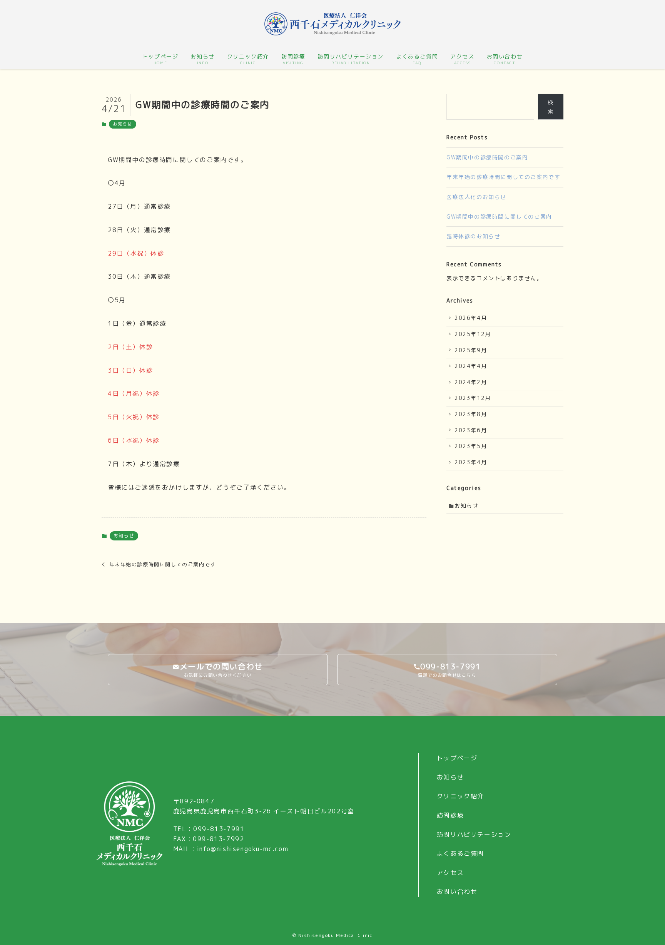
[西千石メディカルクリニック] (332, 23)
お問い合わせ (457, 891)
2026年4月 (470, 317)
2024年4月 (470, 366)
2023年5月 (470, 446)
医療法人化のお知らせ (476, 197)
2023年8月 (470, 414)
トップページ (457, 758)
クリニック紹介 (460, 796)
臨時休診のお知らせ (473, 236)
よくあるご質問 (460, 853)
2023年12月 (472, 397)
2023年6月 (470, 430)
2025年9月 (470, 350)
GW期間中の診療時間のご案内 (487, 157)
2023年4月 (470, 462)
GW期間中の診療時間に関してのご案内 (499, 216)
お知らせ (122, 124)
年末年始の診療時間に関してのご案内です (503, 177)
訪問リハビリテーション (474, 834)
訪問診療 (450, 815)
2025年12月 (472, 334)
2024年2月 (470, 382)
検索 (551, 106)
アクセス (450, 872)
